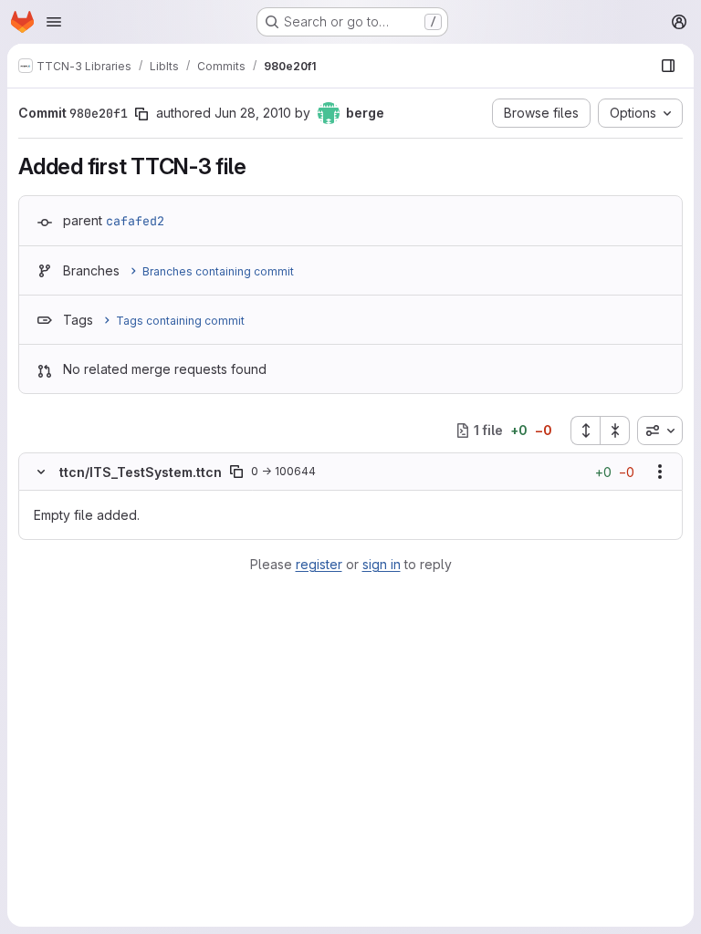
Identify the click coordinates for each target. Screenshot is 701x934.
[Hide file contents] (41, 472)
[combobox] (660, 430)
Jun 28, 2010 (252, 112)
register (319, 564)
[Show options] (660, 472)
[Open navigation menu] (53, 21)
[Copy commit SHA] (141, 114)
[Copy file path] (236, 472)
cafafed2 (135, 221)
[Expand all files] (585, 430)
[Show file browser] (668, 65)
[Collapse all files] (615, 430)
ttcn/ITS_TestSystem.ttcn (140, 472)
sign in (381, 564)
